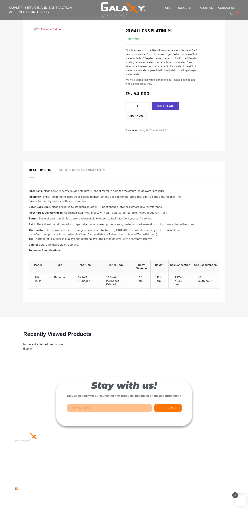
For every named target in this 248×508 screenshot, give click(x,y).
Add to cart (165, 106)
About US (206, 7)
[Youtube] (124, 488)
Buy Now (136, 115)
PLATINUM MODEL (157, 130)
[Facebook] (109, 488)
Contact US (226, 7)
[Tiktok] (131, 488)
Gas (141, 130)
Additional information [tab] (82, 170)
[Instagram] (116, 488)
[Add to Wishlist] (152, 116)
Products (183, 7)
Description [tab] (40, 170)
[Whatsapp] (139, 488)
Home (167, 7)
